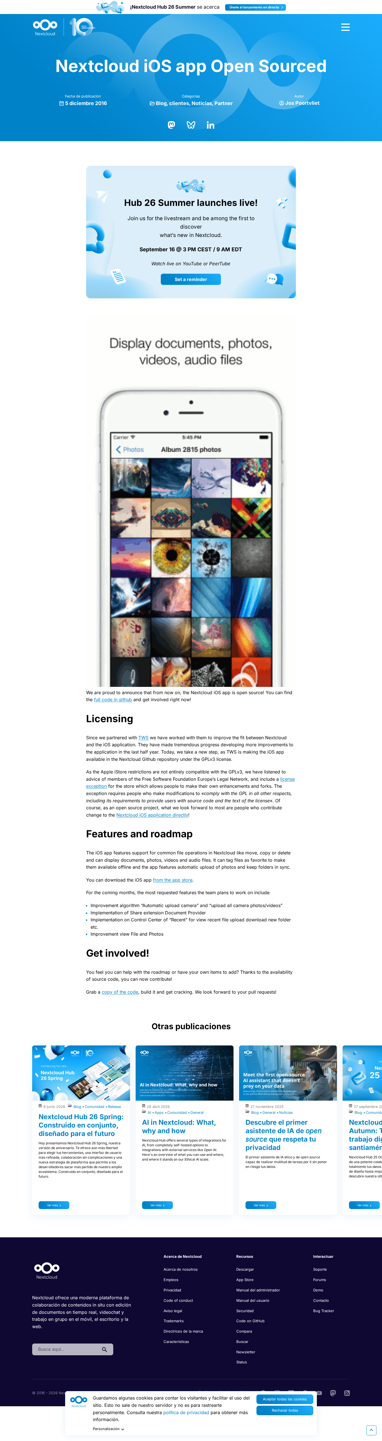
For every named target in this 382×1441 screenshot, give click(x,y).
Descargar (245, 1269)
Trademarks (174, 1321)
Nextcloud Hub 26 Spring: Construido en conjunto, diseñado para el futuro (81, 1125)
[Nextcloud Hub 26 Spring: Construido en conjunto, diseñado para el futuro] (81, 1073)
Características (176, 1341)
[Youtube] (319, 1392)
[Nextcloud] (64, 27)
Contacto (321, 1300)
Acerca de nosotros (181, 1269)
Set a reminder (191, 279)
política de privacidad (186, 1412)
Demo (318, 1290)
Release (114, 1107)
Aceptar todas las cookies (285, 1399)
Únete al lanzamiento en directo (255, 7)
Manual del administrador (258, 1290)
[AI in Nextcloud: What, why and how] (185, 1073)
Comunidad (95, 1107)
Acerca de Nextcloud (183, 1256)
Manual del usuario (252, 1300)
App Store (245, 1279)
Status (241, 1362)
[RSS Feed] (347, 1392)
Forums (319, 1279)
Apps (160, 1112)
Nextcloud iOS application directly (152, 815)
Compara (244, 1331)
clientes (179, 103)
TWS (143, 737)
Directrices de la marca (183, 1331)
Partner (223, 103)
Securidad (245, 1310)
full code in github (113, 699)
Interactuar (323, 1256)
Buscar (242, 1341)
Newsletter (245, 1352)
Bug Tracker (323, 1310)
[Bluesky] (191, 124)
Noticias (202, 103)
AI (150, 1112)
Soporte (320, 1269)
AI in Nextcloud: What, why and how (179, 1126)
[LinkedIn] (210, 124)
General (197, 1112)
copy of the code (120, 992)
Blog (161, 103)
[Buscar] (105, 1349)
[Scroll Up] (371, 1430)
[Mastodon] (171, 124)
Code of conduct (178, 1300)
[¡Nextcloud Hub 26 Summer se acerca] (110, 7)
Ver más (52, 1205)
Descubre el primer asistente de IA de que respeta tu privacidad (284, 1135)
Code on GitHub (250, 1321)
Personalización (106, 1429)
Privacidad (172, 1290)
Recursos (244, 1256)
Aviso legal (173, 1310)
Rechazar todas (285, 1410)
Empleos (171, 1279)
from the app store (172, 880)
